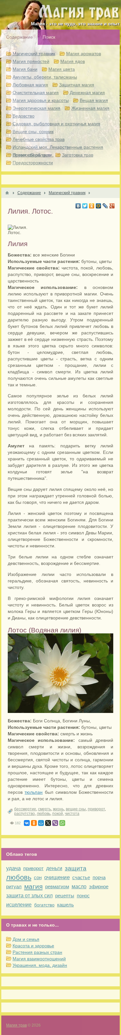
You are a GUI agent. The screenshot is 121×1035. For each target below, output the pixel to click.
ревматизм (57, 886)
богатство (44, 904)
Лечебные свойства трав (39, 139)
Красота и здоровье (33, 945)
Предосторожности (33, 162)
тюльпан (34, 792)
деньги (54, 868)
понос (83, 895)
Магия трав (16, 1025)
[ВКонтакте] (78, 206)
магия (33, 886)
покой (57, 813)
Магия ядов (72, 61)
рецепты (64, 895)
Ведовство (24, 115)
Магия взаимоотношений (39, 958)
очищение (57, 877)
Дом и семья (26, 939)
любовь (43, 813)
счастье (81, 877)
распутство (24, 813)
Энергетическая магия (36, 108)
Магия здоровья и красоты (41, 100)
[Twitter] (85, 206)
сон (38, 877)
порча (99, 877)
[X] (48, 823)
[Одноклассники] (91, 206)
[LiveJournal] (105, 206)
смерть (44, 809)
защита (75, 868)
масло (79, 886)
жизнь (58, 809)
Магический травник (34, 53)
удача (13, 868)
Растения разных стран (37, 952)
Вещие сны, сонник (33, 131)
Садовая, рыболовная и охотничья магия (56, 123)
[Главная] (7, 193)
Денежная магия (87, 92)
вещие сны (76, 809)
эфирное (98, 886)
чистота (72, 813)
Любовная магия (30, 84)
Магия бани (25, 69)
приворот (96, 809)
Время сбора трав (32, 154)
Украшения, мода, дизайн (40, 965)
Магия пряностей (31, 61)
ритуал (14, 886)
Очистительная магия (36, 92)
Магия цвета (61, 69)
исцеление (19, 904)
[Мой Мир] (98, 206)
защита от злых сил (29, 895)
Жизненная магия (90, 108)
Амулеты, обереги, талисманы (45, 77)
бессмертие (25, 809)
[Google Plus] (112, 206)
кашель (65, 904)
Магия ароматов (83, 53)
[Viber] (55, 823)
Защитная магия (76, 84)
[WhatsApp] (62, 823)
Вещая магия (94, 100)
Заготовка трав (77, 154)
